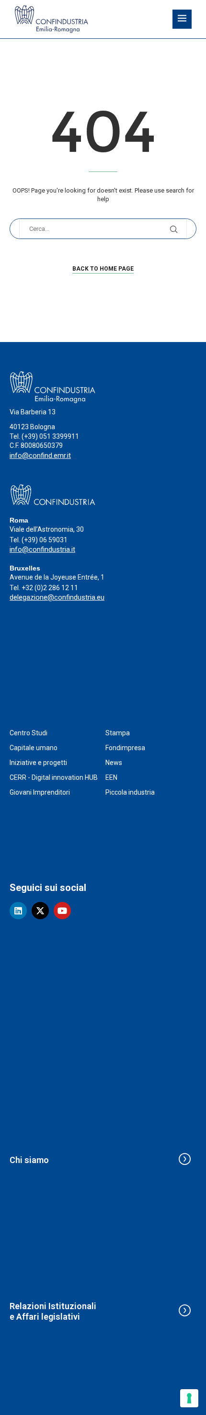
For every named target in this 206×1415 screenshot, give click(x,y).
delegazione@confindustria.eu (57, 597)
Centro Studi (28, 733)
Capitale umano (33, 748)
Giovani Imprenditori (40, 792)
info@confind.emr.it (40, 455)
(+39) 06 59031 (45, 540)
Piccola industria (130, 792)
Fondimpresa (125, 748)
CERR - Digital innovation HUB (54, 777)
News (113, 762)
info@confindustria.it (42, 549)
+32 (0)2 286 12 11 (50, 588)
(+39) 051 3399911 (50, 436)
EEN (111, 777)
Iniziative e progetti (38, 762)
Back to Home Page (103, 268)
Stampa (117, 733)
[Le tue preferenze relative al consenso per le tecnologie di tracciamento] (189, 1398)
